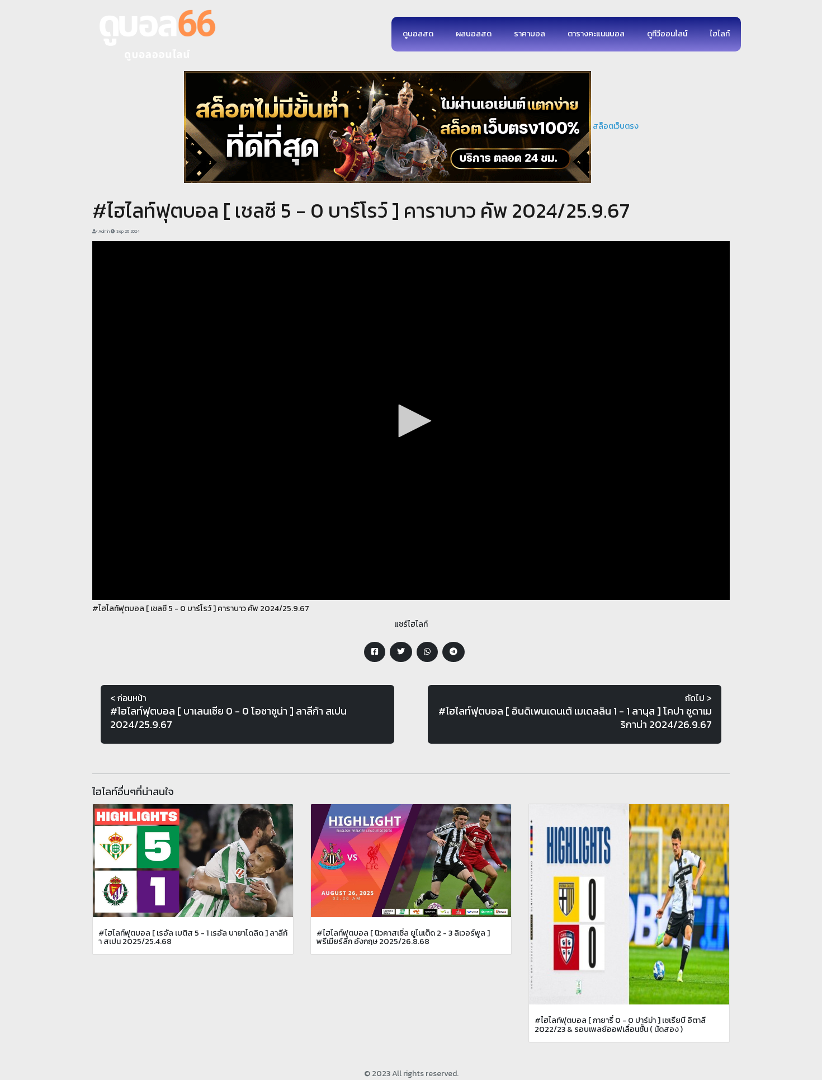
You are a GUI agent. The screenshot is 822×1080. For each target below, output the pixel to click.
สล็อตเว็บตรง (616, 126)
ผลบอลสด (474, 34)
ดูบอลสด (418, 34)
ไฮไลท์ (720, 34)
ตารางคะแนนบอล (596, 34)
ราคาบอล (529, 34)
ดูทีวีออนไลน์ (667, 34)
